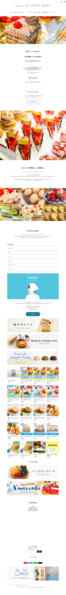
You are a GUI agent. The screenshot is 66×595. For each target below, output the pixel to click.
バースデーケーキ (29, 12)
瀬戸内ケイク (10, 260)
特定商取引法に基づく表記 (20, 585)
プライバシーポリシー (11, 585)
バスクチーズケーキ (11, 269)
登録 (39, 551)
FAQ (35, 12)
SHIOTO (9, 252)
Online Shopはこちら (33, 102)
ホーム (11, 12)
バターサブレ (10, 256)
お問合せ (39, 12)
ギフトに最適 (10, 248)
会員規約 (26, 585)
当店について (21, 12)
